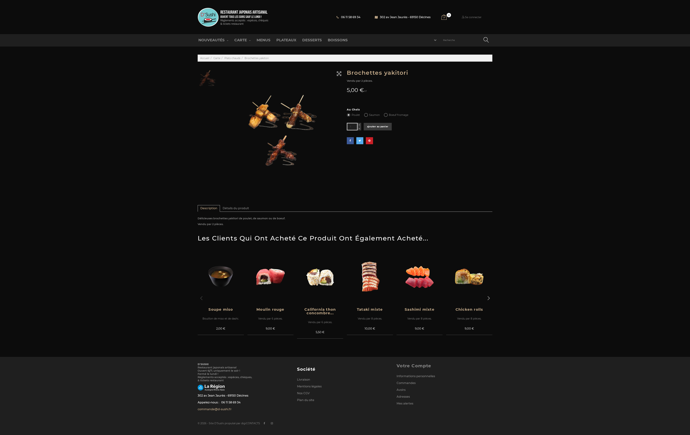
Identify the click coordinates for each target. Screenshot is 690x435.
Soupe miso (220, 309)
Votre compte (414, 365)
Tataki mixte (370, 309)
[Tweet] (359, 140)
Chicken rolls (469, 309)
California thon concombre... (320, 311)
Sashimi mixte (419, 309)
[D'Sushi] (233, 17)
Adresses (403, 396)
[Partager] (350, 140)
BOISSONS (338, 40)
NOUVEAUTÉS (212, 40)
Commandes (406, 383)
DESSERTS (312, 40)
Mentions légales (309, 386)
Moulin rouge (270, 309)
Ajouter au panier (377, 126)
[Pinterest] (369, 140)
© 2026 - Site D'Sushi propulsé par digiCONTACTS (229, 423)
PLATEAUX (286, 40)
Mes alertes (405, 403)
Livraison (303, 379)
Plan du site (305, 400)
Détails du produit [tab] (236, 208)
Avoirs (401, 390)
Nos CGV (303, 393)
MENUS (263, 40)
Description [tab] (208, 208)
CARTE (241, 40)
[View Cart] (446, 18)
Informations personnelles (416, 376)
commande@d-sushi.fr (215, 409)
